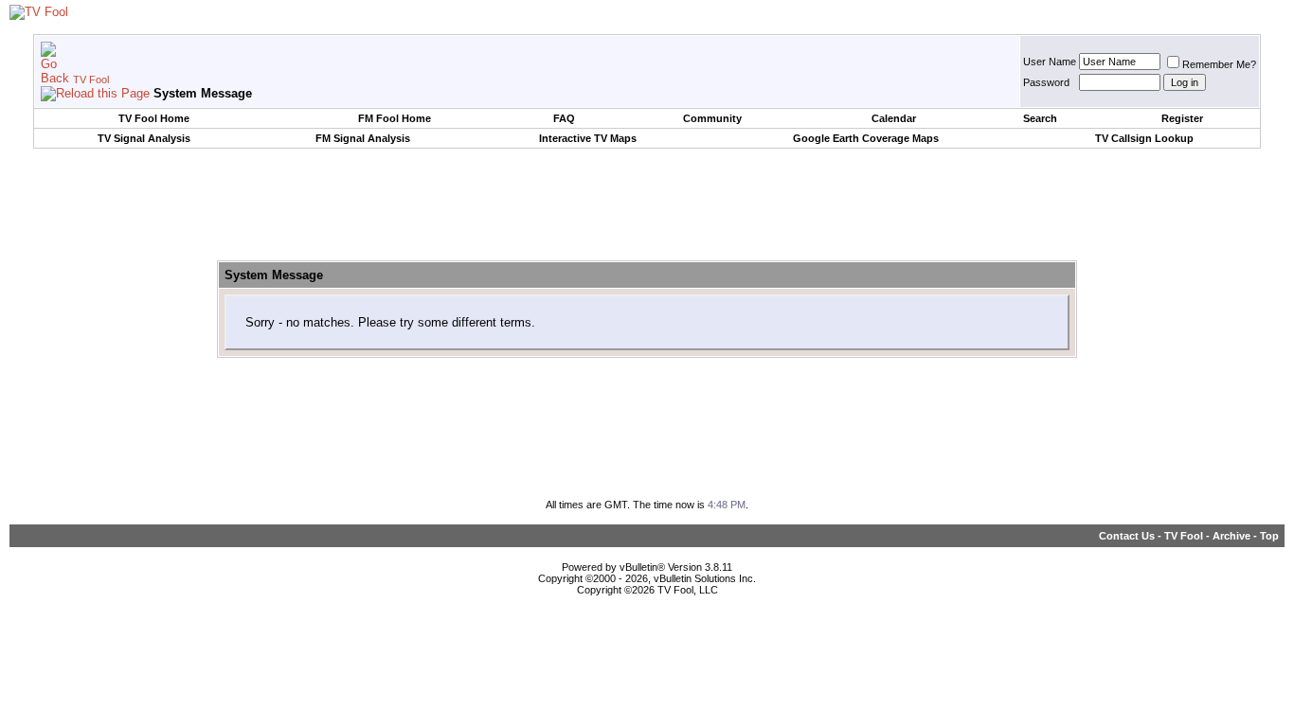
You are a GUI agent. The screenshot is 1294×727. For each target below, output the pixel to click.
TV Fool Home (153, 118)
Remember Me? (1219, 64)
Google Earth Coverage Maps (866, 138)
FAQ (564, 118)
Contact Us (1127, 535)
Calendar (894, 118)
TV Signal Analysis (144, 138)
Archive (1231, 535)
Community (712, 118)
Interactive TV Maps (588, 138)
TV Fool (91, 79)
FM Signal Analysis (362, 138)
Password (1046, 82)
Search (1040, 118)
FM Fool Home (394, 118)
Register (1182, 118)
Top (1269, 535)
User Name (1049, 61)
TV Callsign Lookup (1144, 138)
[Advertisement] (647, 205)
